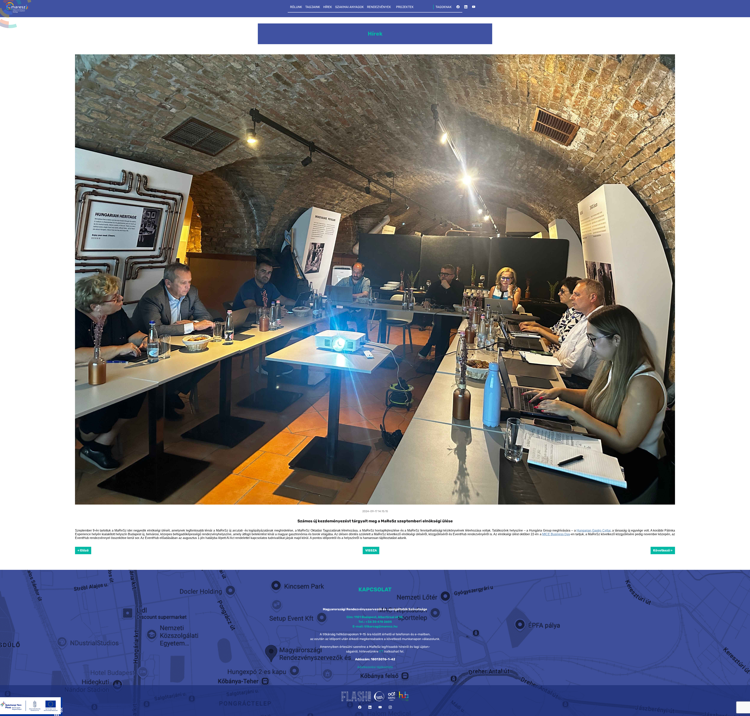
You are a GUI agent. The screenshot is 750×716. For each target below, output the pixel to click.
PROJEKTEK (405, 7)
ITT (381, 651)
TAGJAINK (312, 7)
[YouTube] (473, 8)
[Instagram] (390, 707)
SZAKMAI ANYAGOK (349, 7)
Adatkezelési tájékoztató (375, 667)
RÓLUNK (296, 7)
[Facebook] (458, 8)
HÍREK (327, 7)
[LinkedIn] (465, 8)
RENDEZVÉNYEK (379, 7)
